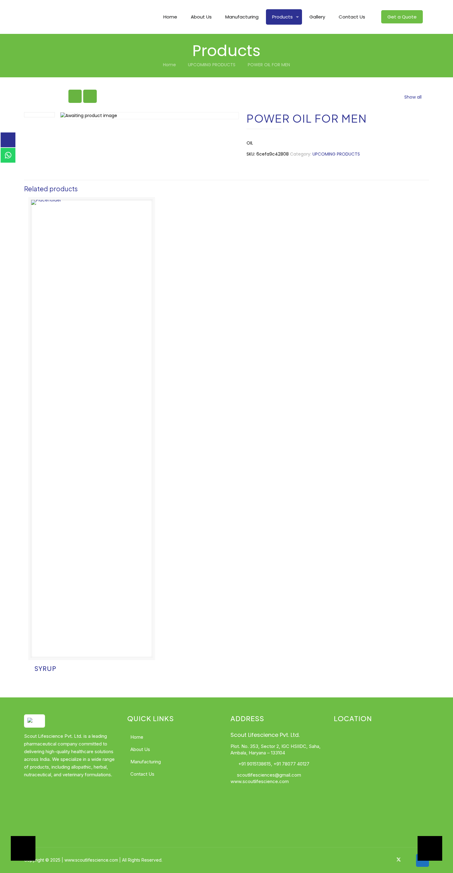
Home (169, 65)
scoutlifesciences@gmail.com (269, 775)
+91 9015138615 (254, 764)
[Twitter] (399, 859)
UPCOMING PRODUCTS (211, 65)
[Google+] (390, 859)
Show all (413, 97)
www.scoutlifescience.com (260, 781)
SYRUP (45, 668)
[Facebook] (382, 859)
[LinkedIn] (406, 859)
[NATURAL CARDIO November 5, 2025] (435, 848)
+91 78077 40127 (291, 764)
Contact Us (142, 774)
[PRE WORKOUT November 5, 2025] (17, 848)
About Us (140, 749)
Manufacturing (145, 762)
